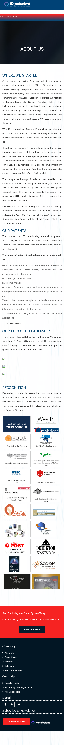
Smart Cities (11, 657)
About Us (9, 653)
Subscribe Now (17, 721)
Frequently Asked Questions (18, 687)
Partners (9, 661)
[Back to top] (58, 731)
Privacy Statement (14, 670)
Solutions (9, 666)
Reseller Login (12, 683)
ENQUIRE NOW (32, 629)
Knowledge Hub (12, 692)
